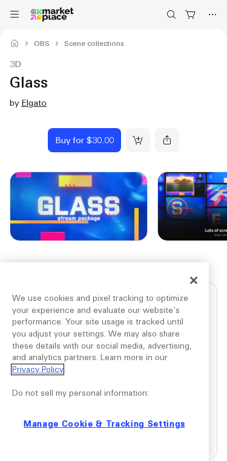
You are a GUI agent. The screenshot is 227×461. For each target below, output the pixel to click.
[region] (104, 361)
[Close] (193, 280)
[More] (212, 14)
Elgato (34, 103)
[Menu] (14, 14)
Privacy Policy (37, 369)
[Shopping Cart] (190, 14)
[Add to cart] (138, 140)
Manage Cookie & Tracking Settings (104, 423)
